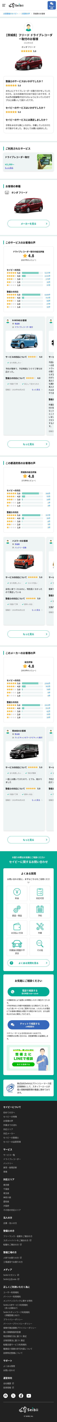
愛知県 (6, 1201)
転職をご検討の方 (11, 1244)
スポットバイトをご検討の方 (15, 1240)
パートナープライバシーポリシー (17, 1323)
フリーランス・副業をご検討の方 (17, 1236)
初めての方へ (9, 1112)
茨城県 (17, 544)
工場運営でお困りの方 (13, 1261)
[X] (13, 1397)
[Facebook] (21, 1397)
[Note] (5, 1397)
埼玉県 (6, 1193)
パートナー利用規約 (12, 1296)
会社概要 (7, 1383)
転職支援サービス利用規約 (15, 1344)
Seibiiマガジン (9, 1275)
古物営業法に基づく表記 (14, 1340)
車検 (5, 1171)
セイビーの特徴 (10, 1116)
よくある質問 (9, 1366)
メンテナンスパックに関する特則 (17, 1300)
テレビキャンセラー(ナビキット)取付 (28, 737)
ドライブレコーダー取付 (24, 327)
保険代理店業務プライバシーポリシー (19, 1327)
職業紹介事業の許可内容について (17, 1348)
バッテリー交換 (20, 547)
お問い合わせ (9, 1370)
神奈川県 (7, 1197)
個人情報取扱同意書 (12, 1332)
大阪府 (6, 1205)
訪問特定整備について (13, 1352)
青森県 (17, 323)
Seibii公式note (9, 1279)
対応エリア (8, 1129)
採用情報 (7, 1387)
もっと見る (9, 168)
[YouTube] (29, 1397)
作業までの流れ (10, 1125)
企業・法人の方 (10, 1223)
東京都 (6, 1184)
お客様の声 (8, 1120)
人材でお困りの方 (11, 1257)
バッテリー (8, 1163)
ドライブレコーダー (12, 1159)
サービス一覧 (9, 1154)
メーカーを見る (28, 223)
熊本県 (17, 734)
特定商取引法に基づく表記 (15, 1336)
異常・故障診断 (10, 1167)
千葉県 (6, 1189)
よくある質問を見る (28, 963)
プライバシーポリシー (13, 1319)
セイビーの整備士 (11, 1137)
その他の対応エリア (12, 1209)
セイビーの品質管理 (12, 1141)
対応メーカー (9, 1133)
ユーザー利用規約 (11, 1292)
